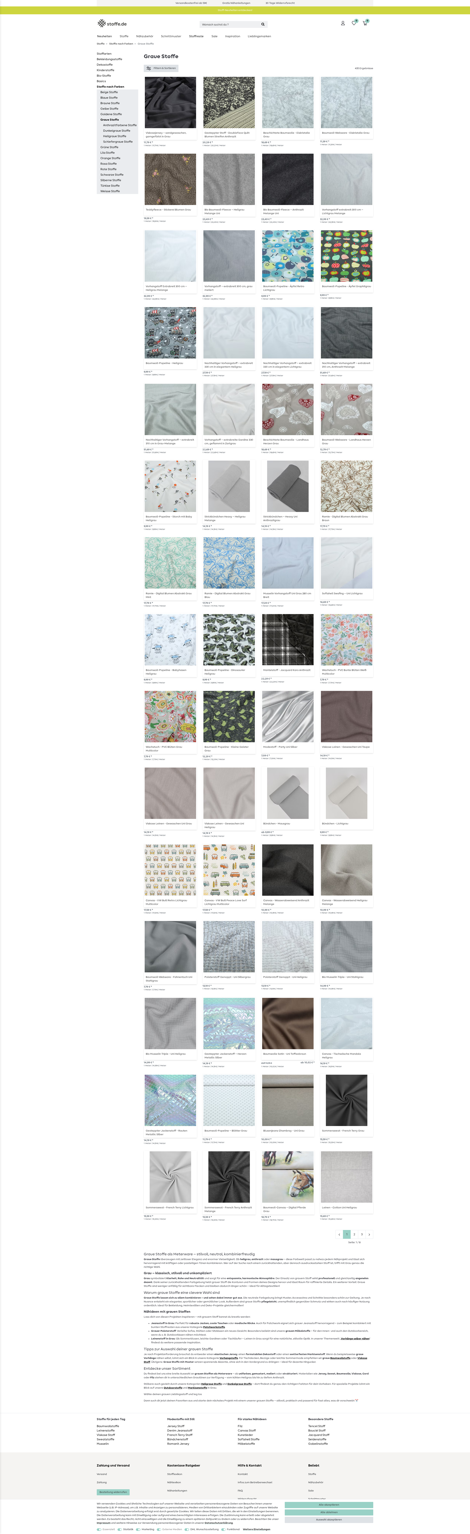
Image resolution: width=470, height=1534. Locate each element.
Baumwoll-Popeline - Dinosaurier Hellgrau (225, 672)
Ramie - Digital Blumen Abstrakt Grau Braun (345, 518)
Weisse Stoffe (110, 191)
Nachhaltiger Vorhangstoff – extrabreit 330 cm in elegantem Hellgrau (229, 365)
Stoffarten (104, 53)
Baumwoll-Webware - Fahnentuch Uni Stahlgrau (169, 979)
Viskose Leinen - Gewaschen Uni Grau (169, 823)
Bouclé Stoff (317, 1430)
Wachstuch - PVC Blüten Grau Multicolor (164, 749)
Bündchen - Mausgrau (276, 823)
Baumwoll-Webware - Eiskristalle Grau (345, 133)
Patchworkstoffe (214, 1327)
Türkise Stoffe (110, 185)
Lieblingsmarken (259, 36)
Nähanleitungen (177, 1490)
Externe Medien (172, 1529)
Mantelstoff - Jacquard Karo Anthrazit (286, 670)
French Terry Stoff (179, 1435)
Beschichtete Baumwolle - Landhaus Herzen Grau (286, 442)
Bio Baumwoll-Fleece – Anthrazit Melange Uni (283, 211)
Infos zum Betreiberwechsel (255, 1482)
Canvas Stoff (247, 1430)
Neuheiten (104, 36)
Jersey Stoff (175, 1426)
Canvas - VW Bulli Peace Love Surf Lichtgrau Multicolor (226, 902)
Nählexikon (174, 1482)
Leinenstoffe (106, 1430)
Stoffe (124, 36)
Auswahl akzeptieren (329, 1519)
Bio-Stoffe (104, 75)
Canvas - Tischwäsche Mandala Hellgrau (341, 1056)
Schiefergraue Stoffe (118, 141)
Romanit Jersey (178, 1443)
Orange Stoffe (110, 158)
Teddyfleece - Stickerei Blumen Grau (168, 209)
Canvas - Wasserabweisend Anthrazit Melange (286, 902)
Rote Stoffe (108, 169)
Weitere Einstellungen (256, 1529)
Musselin (103, 1443)
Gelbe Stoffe (109, 108)
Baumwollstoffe (108, 1426)
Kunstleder (245, 1435)
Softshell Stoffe (249, 1439)
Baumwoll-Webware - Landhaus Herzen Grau (346, 442)
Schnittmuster (171, 36)
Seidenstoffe (317, 1439)
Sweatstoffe (105, 1439)
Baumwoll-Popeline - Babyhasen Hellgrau (166, 672)
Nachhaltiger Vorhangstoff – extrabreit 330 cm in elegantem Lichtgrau (287, 365)
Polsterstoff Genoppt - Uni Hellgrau (285, 977)
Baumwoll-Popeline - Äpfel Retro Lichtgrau (283, 288)
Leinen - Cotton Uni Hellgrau (339, 1207)
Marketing (148, 1529)
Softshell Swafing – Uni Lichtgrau (342, 593)
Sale (215, 36)
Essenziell (109, 1529)
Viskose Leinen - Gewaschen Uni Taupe (346, 747)
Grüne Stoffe (109, 147)
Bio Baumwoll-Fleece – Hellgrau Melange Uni (224, 211)
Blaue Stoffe (109, 97)
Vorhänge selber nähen (355, 1338)
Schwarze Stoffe (112, 174)
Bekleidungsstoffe (109, 59)
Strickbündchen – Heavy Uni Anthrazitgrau (280, 518)
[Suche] (263, 24)
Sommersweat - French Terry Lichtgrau (170, 1207)
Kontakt (243, 1474)
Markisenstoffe (197, 1388)
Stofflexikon (174, 1474)
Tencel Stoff (316, 1426)
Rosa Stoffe (108, 163)
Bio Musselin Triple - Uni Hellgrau (166, 1054)
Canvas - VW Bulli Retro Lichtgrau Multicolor (166, 902)
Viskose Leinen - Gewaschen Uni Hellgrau (224, 825)
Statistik (128, 1529)
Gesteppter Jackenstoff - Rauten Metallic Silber (166, 1133)
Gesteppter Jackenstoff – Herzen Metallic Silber (225, 1056)
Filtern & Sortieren (165, 68)
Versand (102, 1474)
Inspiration (232, 36)
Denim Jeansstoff (179, 1430)
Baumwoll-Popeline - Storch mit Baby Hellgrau (169, 518)
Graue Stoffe (109, 119)
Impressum (104, 1523)
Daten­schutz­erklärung (219, 1523)
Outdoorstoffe (173, 1388)
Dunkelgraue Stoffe (116, 130)
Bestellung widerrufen (113, 1492)
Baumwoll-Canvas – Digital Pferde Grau (284, 1209)
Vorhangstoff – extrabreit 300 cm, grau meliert (228, 288)
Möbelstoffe (246, 1443)
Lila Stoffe (107, 152)
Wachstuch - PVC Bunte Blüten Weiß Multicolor (344, 672)
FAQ (240, 1490)
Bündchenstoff (177, 1439)
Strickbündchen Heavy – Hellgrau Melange (225, 518)
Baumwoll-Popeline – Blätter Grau (226, 1131)
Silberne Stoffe (110, 180)
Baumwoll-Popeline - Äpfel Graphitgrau (346, 286)
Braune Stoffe (110, 103)
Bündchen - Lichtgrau (335, 823)
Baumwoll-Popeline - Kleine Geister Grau (227, 749)
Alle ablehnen (329, 1512)
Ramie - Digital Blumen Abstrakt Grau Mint (169, 595)
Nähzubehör (144, 36)
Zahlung (102, 1482)
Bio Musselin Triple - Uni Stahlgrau (342, 977)
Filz (240, 1426)
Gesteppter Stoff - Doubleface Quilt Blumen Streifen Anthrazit (227, 135)
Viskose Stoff (106, 1435)
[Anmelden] (342, 23)
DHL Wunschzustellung (204, 1529)
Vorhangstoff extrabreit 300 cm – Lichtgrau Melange (342, 211)
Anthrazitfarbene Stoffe (120, 125)
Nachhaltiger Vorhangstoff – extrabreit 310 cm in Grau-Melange (170, 442)
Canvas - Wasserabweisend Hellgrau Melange (344, 902)
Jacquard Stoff (318, 1435)
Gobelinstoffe (318, 1443)
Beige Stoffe (109, 92)
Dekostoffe (105, 64)
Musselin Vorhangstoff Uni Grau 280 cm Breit (287, 595)
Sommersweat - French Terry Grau (343, 1131)
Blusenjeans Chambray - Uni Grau (283, 1131)
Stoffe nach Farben (121, 44)
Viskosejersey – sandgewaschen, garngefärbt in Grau (166, 135)
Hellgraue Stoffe (114, 136)
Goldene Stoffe (111, 114)
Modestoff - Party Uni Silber (280, 747)
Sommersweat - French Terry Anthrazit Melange (228, 1209)
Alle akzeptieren (329, 1505)
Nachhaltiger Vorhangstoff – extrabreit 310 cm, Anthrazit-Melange (346, 365)
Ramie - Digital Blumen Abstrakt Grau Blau (227, 595)
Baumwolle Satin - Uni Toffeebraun (284, 1054)
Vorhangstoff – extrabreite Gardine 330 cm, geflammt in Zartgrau (229, 442)
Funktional (233, 1529)
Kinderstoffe (105, 70)
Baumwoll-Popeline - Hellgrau (164, 363)
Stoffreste (196, 36)
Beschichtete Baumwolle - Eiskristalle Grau (286, 135)
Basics (101, 81)
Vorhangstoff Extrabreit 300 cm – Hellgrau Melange (166, 288)
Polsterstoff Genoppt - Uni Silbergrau (228, 977)
